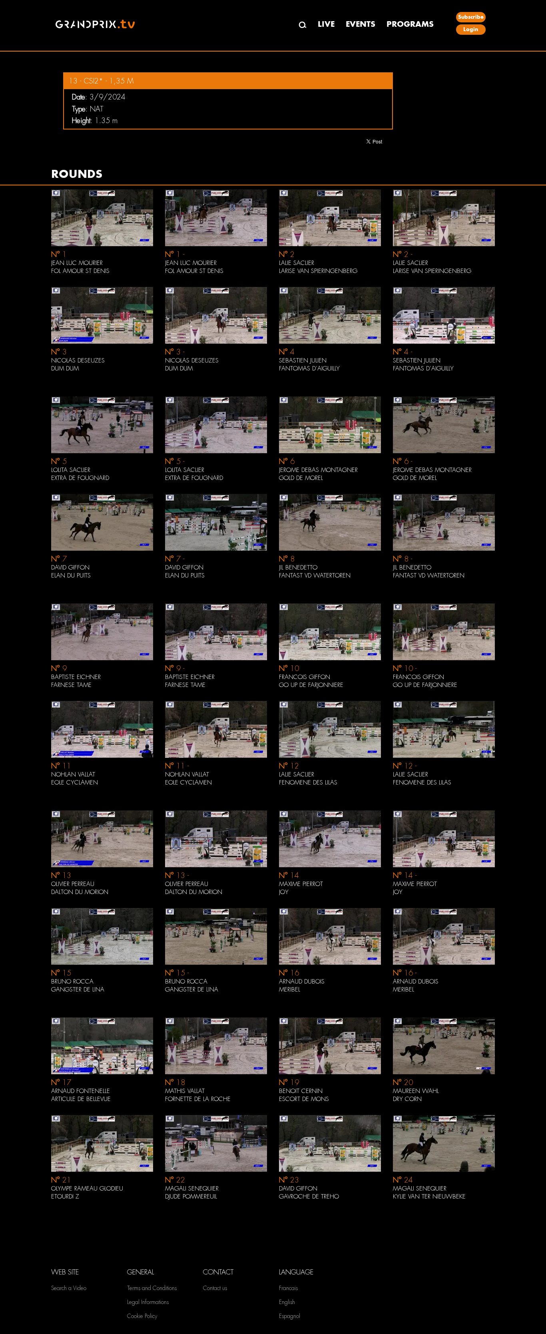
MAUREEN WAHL (416, 1091)
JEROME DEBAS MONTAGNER (318, 470)
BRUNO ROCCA (72, 982)
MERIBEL (289, 990)
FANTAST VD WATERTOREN (315, 575)
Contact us (215, 1288)
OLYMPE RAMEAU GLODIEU (87, 1189)
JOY (284, 892)
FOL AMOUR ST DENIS (80, 271)
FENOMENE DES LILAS (308, 782)
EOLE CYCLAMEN (74, 782)
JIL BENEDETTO (298, 567)
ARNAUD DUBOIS (302, 982)
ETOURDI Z (65, 1197)
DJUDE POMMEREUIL (191, 1197)
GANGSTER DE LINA (77, 990)
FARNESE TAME (71, 685)
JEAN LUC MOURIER (77, 263)
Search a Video (68, 1288)
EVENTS (360, 24)
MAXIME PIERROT (301, 884)
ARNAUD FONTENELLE (80, 1091)
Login (470, 29)
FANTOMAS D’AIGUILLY (309, 368)
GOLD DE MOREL (301, 478)
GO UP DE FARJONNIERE (311, 685)
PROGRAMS (410, 24)
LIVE (326, 24)
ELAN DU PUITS (71, 575)
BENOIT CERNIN (301, 1091)
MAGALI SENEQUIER (192, 1189)
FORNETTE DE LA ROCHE (198, 1099)
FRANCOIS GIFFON (304, 677)
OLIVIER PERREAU (72, 884)
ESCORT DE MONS (304, 1099)
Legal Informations (148, 1302)
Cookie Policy (142, 1316)
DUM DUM (65, 368)
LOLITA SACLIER (70, 470)
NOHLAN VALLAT (73, 774)
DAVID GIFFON (70, 567)
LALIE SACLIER (296, 263)
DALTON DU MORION (79, 892)
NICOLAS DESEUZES (78, 360)
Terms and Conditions (152, 1288)
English (287, 1302)
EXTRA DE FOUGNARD (80, 478)
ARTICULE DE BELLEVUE (81, 1099)
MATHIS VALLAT (185, 1091)
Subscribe (471, 17)
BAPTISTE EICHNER (76, 677)
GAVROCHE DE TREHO (309, 1197)
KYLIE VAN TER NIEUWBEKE (429, 1197)
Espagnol (289, 1316)
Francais (288, 1288)
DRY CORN (407, 1099)
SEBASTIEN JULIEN (303, 360)
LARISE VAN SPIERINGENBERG (318, 271)
